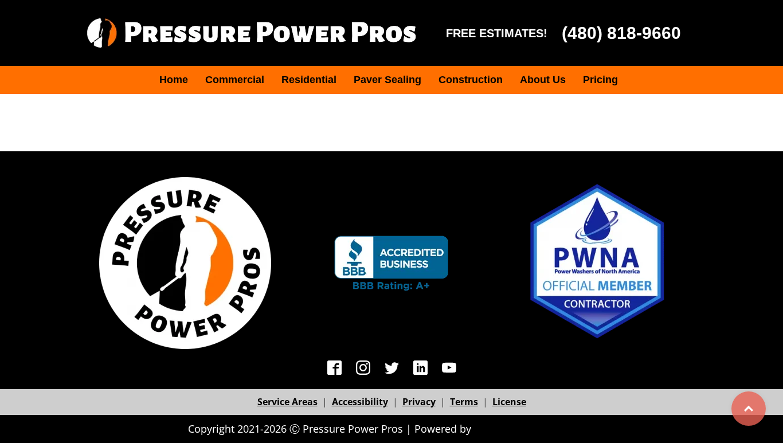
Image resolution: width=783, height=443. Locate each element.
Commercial (234, 79)
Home (173, 79)
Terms (464, 401)
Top (748, 408)
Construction (471, 79)
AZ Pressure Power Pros (534, 429)
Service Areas (287, 401)
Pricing (600, 79)
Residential (308, 79)
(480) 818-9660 (621, 32)
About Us (543, 79)
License (509, 401)
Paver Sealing (387, 79)
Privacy (419, 401)
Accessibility (360, 401)
